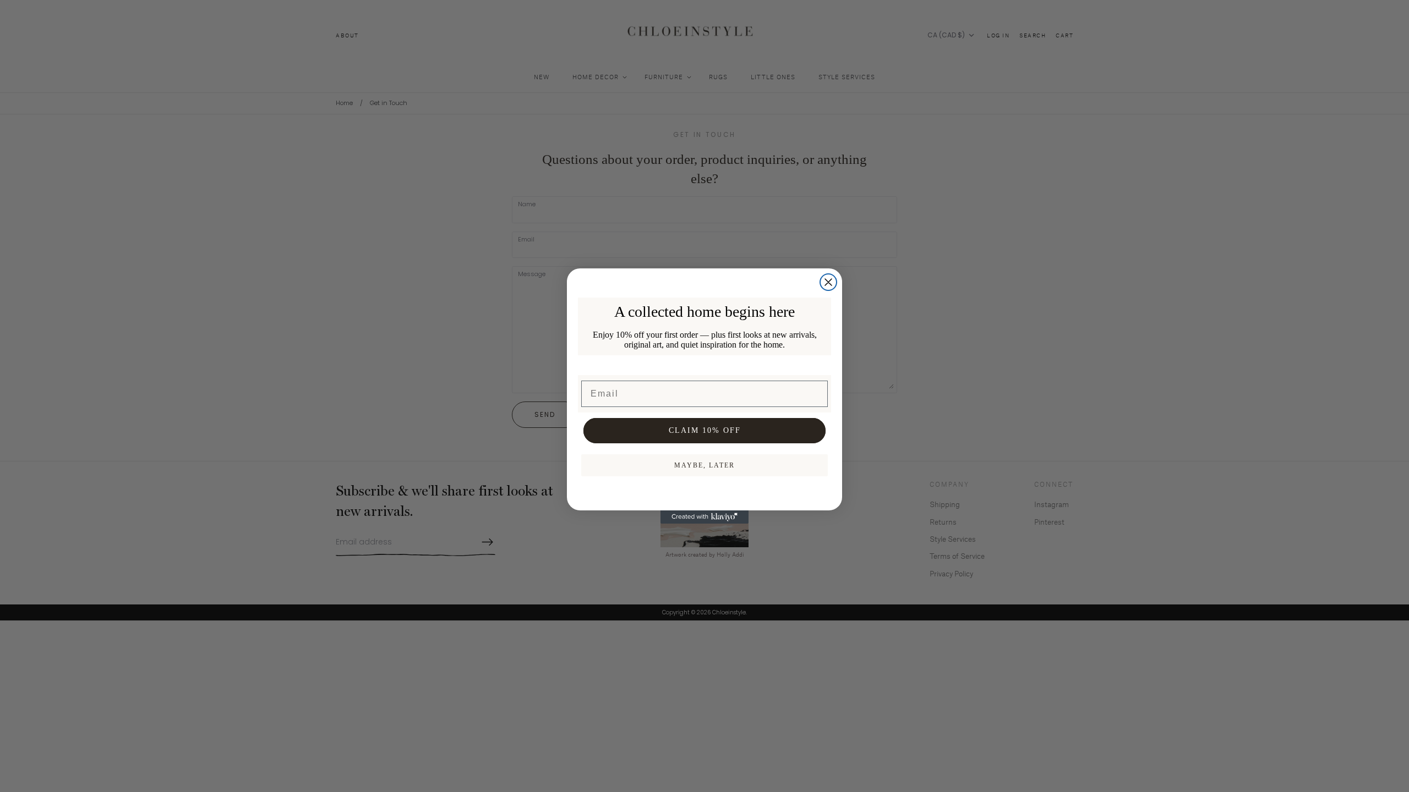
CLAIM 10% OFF (705, 430)
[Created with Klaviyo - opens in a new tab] (704, 517)
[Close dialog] (828, 282)
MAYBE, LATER (704, 465)
